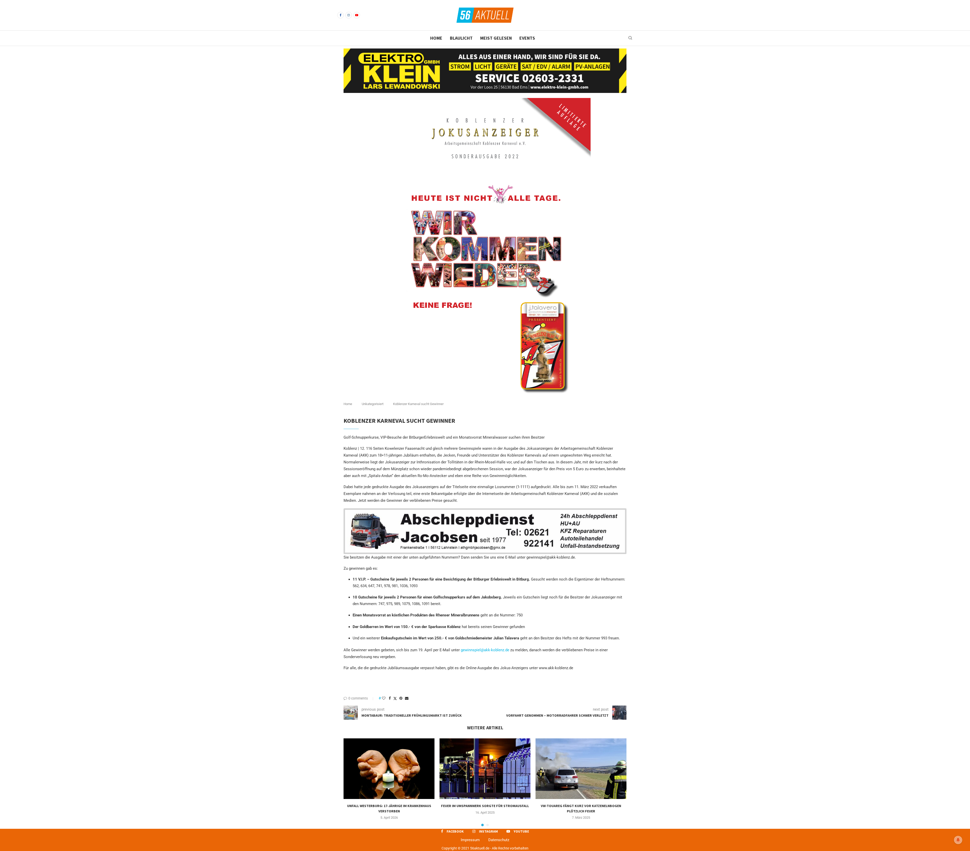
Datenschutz (498, 840)
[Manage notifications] (958, 840)
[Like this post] (383, 698)
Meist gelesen (496, 38)
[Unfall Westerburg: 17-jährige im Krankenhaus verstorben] (389, 768)
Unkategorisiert (372, 404)
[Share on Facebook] (390, 698)
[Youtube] (356, 15)
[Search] (630, 38)
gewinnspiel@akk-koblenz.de (485, 650)
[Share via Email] (406, 698)
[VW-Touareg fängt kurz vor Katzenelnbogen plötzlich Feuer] (581, 768)
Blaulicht (461, 38)
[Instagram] (348, 15)
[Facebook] (340, 15)
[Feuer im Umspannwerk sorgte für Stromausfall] (485, 768)
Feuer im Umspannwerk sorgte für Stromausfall (485, 806)
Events (527, 38)
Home (436, 38)
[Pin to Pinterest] (400, 698)
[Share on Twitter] (395, 698)
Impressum (470, 840)
